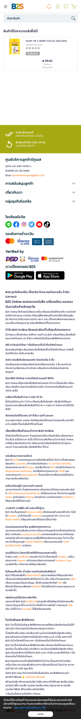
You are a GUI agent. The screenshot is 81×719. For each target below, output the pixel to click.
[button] (40, 183)
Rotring (30, 497)
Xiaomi (21, 560)
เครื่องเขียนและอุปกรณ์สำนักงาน (23, 493)
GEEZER (36, 586)
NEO (73, 579)
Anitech (62, 557)
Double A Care (63, 560)
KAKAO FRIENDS (34, 542)
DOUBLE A (68, 497)
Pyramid (37, 516)
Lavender (21, 463)
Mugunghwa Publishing (18, 471)
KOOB (61, 471)
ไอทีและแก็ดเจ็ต (33, 575)
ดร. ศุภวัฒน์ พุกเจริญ (59, 463)
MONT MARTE (13, 519)
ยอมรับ (41, 714)
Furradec (27, 609)
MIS (53, 467)
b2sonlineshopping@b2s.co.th (28, 175)
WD (59, 583)
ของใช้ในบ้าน (23, 557)
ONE (70, 605)
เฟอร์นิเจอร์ (31, 601)
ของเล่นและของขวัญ (31, 534)
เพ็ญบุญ (29, 467)
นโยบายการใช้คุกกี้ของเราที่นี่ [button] (30, 708)
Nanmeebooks (30, 475)
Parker (8, 497)
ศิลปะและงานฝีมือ (34, 512)
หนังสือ (15, 460)
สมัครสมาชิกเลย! (35, 677)
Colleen (12, 516)
